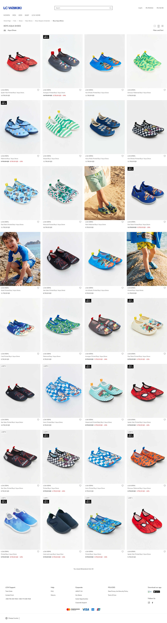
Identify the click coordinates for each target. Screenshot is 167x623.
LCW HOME (36, 15)
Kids (14, 21)
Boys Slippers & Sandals (42, 21)
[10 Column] (162, 25)
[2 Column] (155, 25)
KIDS (20, 15)
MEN (14, 15)
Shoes (21, 21)
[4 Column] (159, 25)
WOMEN (6, 15)
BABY (27, 15)
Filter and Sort (158, 30)
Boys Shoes (28, 21)
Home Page (7, 21)
